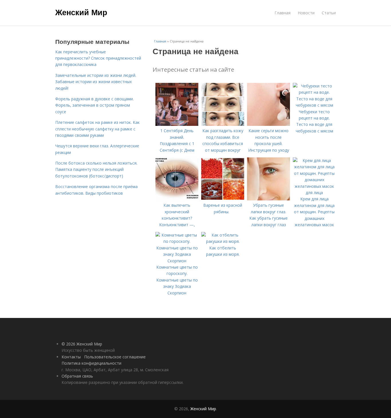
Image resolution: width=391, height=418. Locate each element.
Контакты (71, 357)
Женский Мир (81, 12)
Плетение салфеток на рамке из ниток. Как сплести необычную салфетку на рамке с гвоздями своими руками (97, 129)
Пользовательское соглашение (115, 357)
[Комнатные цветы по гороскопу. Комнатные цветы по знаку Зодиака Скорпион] (176, 260)
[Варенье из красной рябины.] (222, 199)
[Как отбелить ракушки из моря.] (222, 241)
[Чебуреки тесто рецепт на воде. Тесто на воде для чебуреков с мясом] (314, 105)
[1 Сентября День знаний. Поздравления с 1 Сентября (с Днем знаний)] (176, 124)
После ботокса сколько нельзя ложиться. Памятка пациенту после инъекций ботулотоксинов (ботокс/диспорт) (96, 169)
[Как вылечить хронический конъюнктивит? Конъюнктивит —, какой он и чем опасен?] (176, 199)
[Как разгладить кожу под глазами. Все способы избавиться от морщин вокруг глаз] (222, 124)
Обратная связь (77, 376)
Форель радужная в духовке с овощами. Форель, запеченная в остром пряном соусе (94, 105)
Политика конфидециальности (91, 363)
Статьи (329, 12)
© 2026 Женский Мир (82, 344)
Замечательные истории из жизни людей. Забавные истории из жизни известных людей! (95, 82)
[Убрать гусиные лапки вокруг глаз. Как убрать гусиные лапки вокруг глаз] (268, 199)
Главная (283, 12)
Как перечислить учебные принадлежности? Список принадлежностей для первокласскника (98, 58)
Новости (306, 12)
